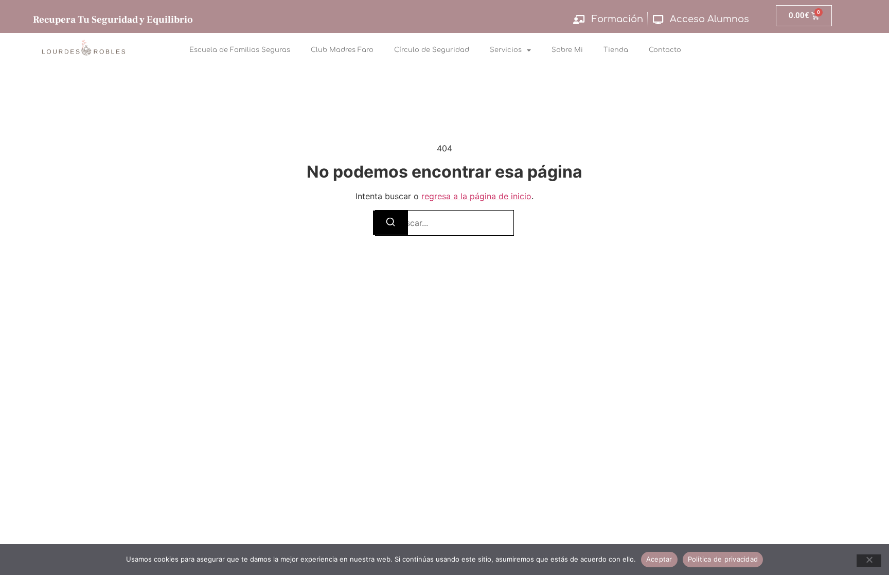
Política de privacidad (723, 559)
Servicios (506, 50)
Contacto (665, 50)
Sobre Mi (567, 50)
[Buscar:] (444, 223)
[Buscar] (390, 223)
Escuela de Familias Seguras (239, 50)
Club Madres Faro (342, 50)
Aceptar (659, 559)
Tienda (615, 50)
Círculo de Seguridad (431, 50)
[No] (869, 560)
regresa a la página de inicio (476, 196)
